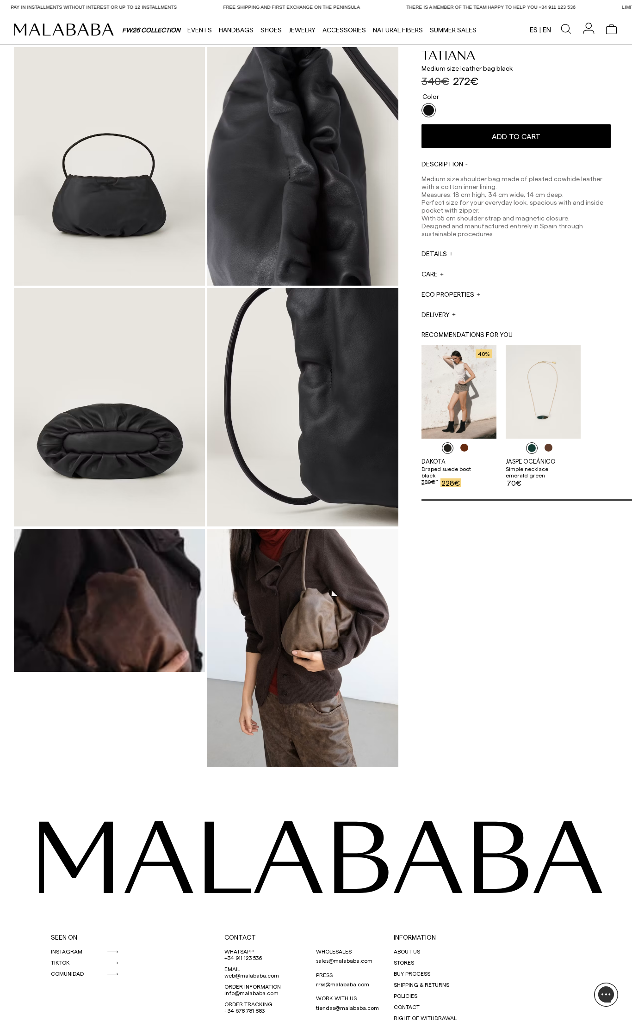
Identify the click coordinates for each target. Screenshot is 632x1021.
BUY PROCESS (412, 973)
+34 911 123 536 (243, 957)
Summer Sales (453, 30)
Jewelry (302, 30)
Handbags (236, 30)
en (547, 29)
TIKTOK (60, 962)
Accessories (344, 30)
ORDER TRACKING (248, 1004)
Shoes (271, 30)
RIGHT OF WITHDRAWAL (425, 1018)
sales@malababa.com (344, 960)
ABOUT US (407, 951)
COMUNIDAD (67, 973)
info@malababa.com (251, 993)
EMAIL (232, 969)
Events (199, 30)
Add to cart (516, 136)
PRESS (324, 975)
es (534, 29)
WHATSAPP (239, 951)
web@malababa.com (251, 975)
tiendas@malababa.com (347, 1007)
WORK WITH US (336, 998)
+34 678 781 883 (244, 1010)
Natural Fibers (398, 30)
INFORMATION (415, 937)
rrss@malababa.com (342, 984)
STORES (404, 962)
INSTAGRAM (66, 951)
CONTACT (240, 937)
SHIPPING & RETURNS (421, 984)
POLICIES (405, 995)
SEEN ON (64, 937)
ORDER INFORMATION (252, 986)
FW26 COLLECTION (151, 30)
